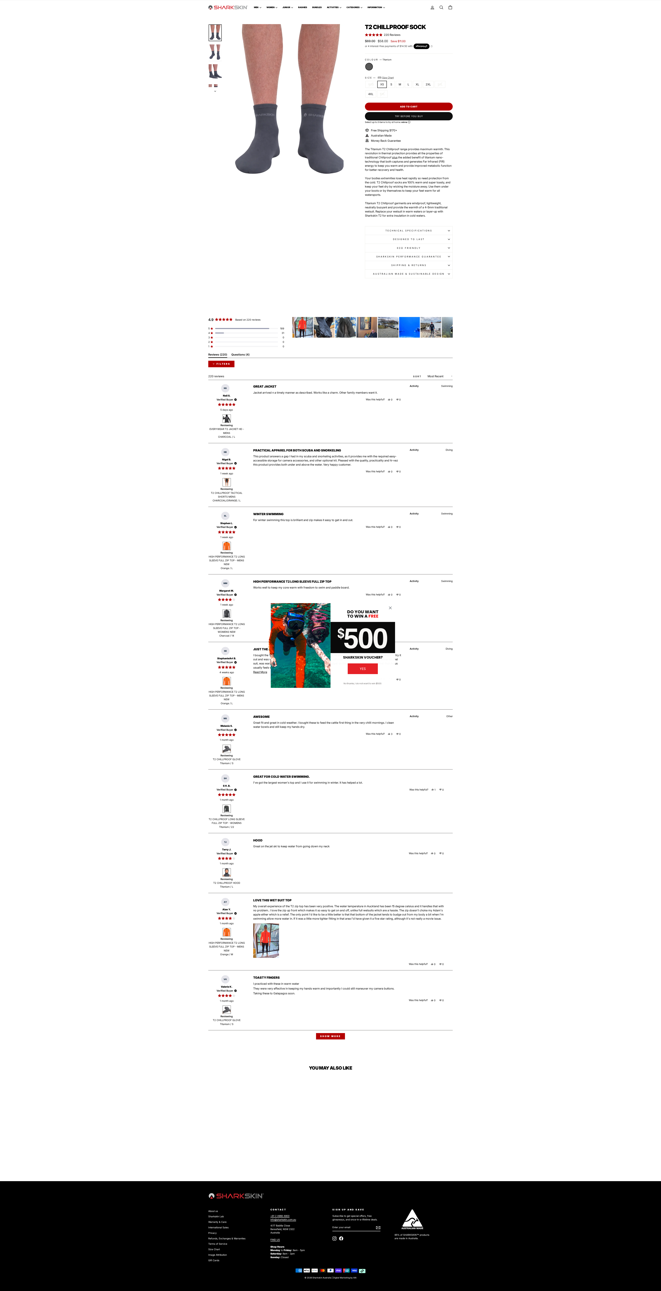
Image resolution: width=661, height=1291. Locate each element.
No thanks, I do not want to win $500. (363, 683)
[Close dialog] (390, 608)
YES (363, 668)
